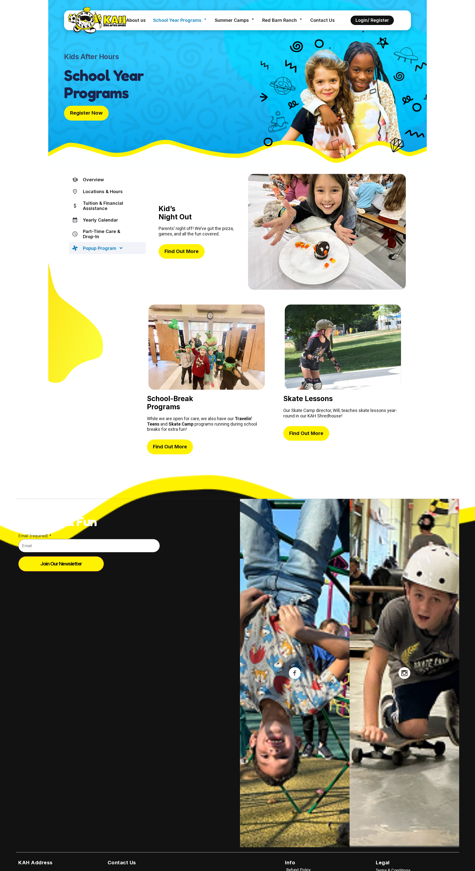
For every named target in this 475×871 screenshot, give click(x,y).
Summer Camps (232, 20)
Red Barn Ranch (279, 20)
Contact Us (322, 20)
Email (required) (34, 536)
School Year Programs (177, 20)
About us (136, 20)
